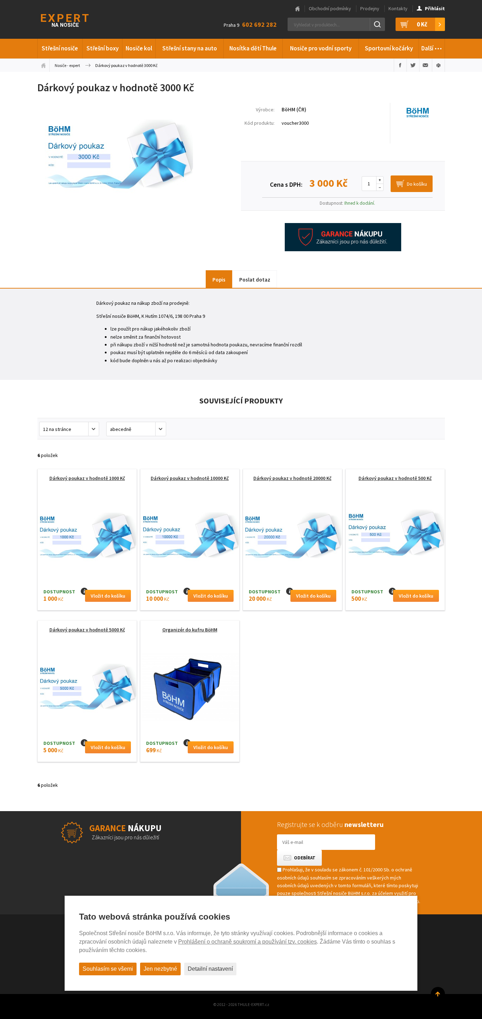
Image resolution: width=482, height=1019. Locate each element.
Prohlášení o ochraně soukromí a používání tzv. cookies (247, 942)
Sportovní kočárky (389, 48)
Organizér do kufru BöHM (189, 629)
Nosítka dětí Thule (253, 48)
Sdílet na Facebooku (400, 65)
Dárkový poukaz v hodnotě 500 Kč (395, 478)
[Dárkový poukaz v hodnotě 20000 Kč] (292, 538)
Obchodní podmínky (330, 8)
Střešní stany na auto (189, 48)
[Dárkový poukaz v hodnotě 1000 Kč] (87, 538)
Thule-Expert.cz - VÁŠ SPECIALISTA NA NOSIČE (73, 20)
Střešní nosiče (60, 48)
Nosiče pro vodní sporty (320, 48)
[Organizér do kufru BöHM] (189, 690)
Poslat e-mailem (426, 65)
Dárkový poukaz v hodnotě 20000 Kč (292, 478)
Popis (218, 279)
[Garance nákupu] (343, 249)
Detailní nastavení (210, 969)
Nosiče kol (139, 48)
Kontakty (398, 8)
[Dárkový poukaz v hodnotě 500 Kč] (395, 538)
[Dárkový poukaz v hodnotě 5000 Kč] (87, 690)
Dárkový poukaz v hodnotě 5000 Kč (87, 629)
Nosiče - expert (67, 65)
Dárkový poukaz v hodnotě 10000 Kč (190, 478)
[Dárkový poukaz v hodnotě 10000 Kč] (189, 538)
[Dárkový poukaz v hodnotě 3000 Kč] (119, 212)
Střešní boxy (102, 48)
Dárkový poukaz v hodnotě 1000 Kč (87, 478)
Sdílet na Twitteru (413, 65)
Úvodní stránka (43, 65)
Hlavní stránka (297, 8)
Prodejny (369, 8)
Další (431, 46)
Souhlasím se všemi (108, 969)
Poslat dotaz (254, 279)
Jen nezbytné (160, 969)
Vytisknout (438, 65)
